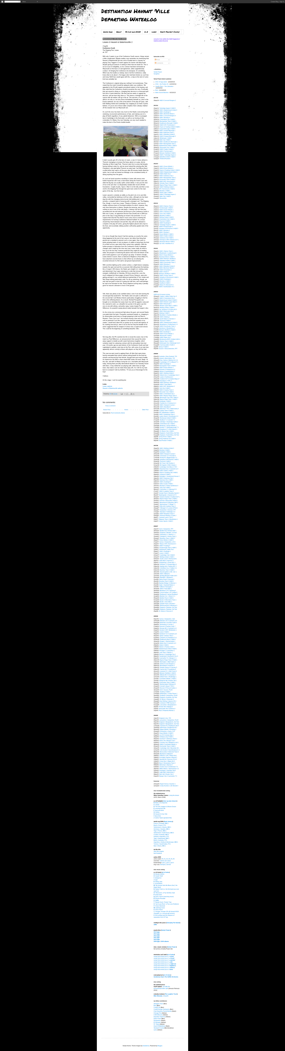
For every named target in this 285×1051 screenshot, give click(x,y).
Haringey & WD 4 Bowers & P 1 (169, 240)
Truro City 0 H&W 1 (165, 213)
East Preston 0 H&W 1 (165, 440)
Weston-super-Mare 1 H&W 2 (168, 305)
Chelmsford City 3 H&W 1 (167, 219)
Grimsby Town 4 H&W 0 (167, 183)
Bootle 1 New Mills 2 (166, 602)
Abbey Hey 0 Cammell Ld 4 (168, 643)
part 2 (168, 862)
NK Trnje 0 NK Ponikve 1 (167, 463)
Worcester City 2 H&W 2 (166, 392)
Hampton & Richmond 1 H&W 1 (169, 459)
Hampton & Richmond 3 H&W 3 (168, 228)
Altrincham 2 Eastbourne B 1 (168, 727)
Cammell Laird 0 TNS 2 (166, 517)
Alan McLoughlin (159, 851)
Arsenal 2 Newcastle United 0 (168, 500)
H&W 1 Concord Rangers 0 (167, 115)
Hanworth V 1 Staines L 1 (167, 534)
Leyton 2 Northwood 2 (166, 377)
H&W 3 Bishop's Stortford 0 (168, 382)
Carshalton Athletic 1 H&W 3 (167, 678)
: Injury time (157, 816)
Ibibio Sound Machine (162, 92)
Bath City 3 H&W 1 (165, 140)
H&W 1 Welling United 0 (166, 373)
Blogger (160, 1046)
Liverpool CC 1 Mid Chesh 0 (168, 671)
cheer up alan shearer (170, 801)
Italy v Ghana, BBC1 (160, 846)
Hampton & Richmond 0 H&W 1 (169, 277)
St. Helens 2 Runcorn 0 (166, 611)
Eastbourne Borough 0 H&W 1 (169, 123)
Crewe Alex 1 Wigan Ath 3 (167, 761)
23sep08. (161, 996)
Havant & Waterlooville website (113, 388)
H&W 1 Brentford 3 (165, 407)
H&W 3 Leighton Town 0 (166, 491)
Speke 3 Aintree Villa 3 (166, 636)
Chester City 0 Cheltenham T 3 (168, 767)
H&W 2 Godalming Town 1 (167, 414)
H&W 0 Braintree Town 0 (167, 513)
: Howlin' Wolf (158, 876)
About (118, 32)
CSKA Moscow (158, 1015)
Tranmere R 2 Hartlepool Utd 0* (169, 726)
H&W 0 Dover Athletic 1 (166, 210)
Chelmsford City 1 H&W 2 (167, 423)
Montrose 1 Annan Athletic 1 (168, 425)
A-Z (146, 32)
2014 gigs (157, 932)
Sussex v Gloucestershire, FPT (168, 348)
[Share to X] (129, 394)
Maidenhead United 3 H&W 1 (168, 649)
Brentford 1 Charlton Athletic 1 (169, 315)
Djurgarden (157, 1020)
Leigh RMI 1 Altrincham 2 (166, 772)
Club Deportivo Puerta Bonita (162, 1011)
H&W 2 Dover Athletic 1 (167, 334)
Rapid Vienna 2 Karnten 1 (168, 784)
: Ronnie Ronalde (159, 898)
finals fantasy (168, 821)
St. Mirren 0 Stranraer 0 (167, 699)
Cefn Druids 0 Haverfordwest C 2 (170, 750)
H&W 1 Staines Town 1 (166, 251)
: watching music (159, 908)
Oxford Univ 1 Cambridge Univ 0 (169, 375)
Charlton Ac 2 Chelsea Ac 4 (168, 403)
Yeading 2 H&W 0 (165, 692)
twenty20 (163, 864)
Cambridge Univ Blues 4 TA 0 (168, 467)
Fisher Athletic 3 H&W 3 (166, 540)
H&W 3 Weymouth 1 (165, 304)
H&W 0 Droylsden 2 (166, 270)
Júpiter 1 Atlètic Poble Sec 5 (168, 296)
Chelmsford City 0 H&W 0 (167, 119)
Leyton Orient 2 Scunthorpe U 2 (168, 416)
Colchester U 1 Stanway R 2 (168, 489)
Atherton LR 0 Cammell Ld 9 (168, 621)
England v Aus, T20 (165, 718)
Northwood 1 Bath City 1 (166, 549)
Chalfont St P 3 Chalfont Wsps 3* (170, 379)
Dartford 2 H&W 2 (165, 283)
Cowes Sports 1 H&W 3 (166, 521)
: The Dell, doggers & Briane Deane (165, 806)
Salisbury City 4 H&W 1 (167, 238)
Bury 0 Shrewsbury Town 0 (167, 763)
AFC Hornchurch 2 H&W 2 (167, 189)
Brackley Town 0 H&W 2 (166, 581)
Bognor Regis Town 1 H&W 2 (168, 498)
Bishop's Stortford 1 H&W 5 (167, 273)
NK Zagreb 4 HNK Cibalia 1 (168, 465)
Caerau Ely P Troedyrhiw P (168, 669)
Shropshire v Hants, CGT (167, 731)
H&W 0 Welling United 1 (167, 187)
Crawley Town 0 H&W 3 (166, 410)
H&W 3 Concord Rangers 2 (167, 100)
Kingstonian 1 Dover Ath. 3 (167, 562)
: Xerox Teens (158, 909)
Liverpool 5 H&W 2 (165, 474)
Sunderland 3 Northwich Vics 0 (168, 656)
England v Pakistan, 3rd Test (168, 607)
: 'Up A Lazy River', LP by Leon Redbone (166, 904)
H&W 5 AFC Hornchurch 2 (167, 181)
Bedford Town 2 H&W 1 (167, 598)
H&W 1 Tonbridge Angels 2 (168, 155)
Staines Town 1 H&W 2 (167, 341)
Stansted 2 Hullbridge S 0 (167, 512)
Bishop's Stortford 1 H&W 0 (167, 330)
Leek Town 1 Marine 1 (166, 652)
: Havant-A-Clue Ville (160, 814)
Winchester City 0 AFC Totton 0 (169, 397)
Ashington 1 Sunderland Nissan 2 (169, 476)
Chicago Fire (157, 1013)
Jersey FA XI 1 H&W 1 (165, 437)
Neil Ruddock (158, 853)
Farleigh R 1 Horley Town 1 (168, 536)
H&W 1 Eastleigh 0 (165, 112)
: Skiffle (156, 900)
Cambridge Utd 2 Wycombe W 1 (169, 748)
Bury (155, 1005)
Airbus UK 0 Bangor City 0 (167, 740)
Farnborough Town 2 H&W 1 (168, 547)
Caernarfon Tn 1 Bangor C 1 (167, 658)
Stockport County (159, 1028)
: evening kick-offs (159, 808)
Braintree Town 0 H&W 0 (167, 570)
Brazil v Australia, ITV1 (160, 840)
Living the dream (174, 795)
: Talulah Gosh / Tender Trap (162, 902)
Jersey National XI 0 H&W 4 (167, 438)
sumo (155, 1030)
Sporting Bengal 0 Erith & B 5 (168, 575)
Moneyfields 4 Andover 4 (167, 665)
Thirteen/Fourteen (165, 158)
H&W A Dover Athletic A (166, 168)
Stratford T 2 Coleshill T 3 (167, 420)
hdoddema (146, 1046)
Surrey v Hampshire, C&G (167, 619)
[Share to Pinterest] (133, 394)
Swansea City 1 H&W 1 (166, 480)
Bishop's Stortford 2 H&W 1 (168, 153)
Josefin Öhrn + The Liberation (164, 86)
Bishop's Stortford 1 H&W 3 (168, 673)
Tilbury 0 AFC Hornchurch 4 (167, 544)
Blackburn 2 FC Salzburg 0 (168, 590)
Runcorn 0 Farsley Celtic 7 (167, 626)
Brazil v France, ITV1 (160, 825)
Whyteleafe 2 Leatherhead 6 (167, 253)
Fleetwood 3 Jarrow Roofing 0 (169, 594)
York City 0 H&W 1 (165, 487)
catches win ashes (165, 861)
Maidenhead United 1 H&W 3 (168, 145)
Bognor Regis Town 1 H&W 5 (168, 399)
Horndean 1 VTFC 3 (166, 381)
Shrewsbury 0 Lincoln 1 (166, 624)
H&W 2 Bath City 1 (165, 174)
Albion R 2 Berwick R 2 (167, 285)
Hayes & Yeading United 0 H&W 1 (170, 127)
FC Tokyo (156, 1024)
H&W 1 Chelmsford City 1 (167, 394)
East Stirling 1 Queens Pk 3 (168, 701)
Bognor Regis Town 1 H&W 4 (168, 185)
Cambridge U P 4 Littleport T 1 (169, 362)
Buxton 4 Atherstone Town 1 (168, 600)
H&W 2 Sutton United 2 (166, 236)
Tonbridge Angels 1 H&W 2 (168, 225)
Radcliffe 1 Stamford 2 (166, 577)
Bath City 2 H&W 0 (165, 196)
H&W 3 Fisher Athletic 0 (166, 367)
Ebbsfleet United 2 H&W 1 (167, 260)
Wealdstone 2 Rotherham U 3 (169, 324)
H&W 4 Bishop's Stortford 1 (168, 258)
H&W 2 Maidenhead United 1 (168, 172)
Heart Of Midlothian (159, 1026)
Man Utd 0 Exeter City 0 (166, 774)
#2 (167, 859)
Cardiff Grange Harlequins (162, 1009)
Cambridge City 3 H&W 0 (167, 555)
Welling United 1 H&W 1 (167, 557)
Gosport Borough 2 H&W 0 (167, 129)
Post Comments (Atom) (118, 413)
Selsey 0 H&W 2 (164, 347)
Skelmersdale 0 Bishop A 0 (168, 684)
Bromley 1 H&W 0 (165, 281)
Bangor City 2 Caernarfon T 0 (168, 776)
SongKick (156, 74)
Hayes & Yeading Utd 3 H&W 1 (168, 472)
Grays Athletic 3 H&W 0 (166, 733)
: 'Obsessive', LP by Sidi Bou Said (164, 893)
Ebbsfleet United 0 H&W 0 (167, 157)
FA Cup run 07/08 (133, 32)
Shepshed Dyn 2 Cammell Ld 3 (168, 469)
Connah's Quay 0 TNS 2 (167, 686)
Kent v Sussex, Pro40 (166, 690)
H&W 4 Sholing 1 (164, 232)
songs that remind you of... (164, 956)
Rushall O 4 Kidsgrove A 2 (167, 369)
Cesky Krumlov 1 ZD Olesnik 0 (169, 786)
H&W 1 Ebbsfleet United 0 (167, 134)
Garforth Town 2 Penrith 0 (167, 603)
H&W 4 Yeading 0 (164, 546)
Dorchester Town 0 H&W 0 (167, 179)
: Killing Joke (158, 881)
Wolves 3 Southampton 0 (167, 371)
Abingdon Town (158, 1004)
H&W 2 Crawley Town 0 (166, 390)
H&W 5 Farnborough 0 (166, 226)
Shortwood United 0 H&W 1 (168, 418)
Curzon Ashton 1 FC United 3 (168, 592)
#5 (174, 859)
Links (154, 32)
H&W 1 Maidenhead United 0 (168, 322)
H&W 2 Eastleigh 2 (165, 279)
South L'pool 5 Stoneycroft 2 (168, 559)
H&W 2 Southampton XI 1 (166, 286)
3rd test (168, 864)
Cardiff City (157, 1007)
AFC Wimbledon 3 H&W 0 (167, 412)
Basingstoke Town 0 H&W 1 (168, 121)
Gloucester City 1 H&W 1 (167, 147)
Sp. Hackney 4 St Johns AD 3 (168, 309)
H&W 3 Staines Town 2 (166, 206)
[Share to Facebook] (131, 394)
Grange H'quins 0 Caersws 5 (168, 667)
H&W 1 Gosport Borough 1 (167, 130)
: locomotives (158, 883)
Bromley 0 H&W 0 (165, 215)
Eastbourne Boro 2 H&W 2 (168, 639)
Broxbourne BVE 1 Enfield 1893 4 (170, 339)
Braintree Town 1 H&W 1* (167, 538)
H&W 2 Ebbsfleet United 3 (167, 266)
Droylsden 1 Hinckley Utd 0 (167, 770)
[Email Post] (121, 393)
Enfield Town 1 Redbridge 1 (168, 677)
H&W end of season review (162, 294)
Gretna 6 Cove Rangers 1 (167, 664)
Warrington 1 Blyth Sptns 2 (168, 662)
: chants (156, 804)
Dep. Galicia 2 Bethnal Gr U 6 (169, 360)
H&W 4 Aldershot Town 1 (166, 132)
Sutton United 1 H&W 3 (166, 470)
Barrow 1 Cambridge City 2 (167, 654)
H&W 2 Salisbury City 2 (166, 176)
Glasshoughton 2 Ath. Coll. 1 (168, 572)
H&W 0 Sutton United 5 (167, 149)
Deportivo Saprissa (159, 1017)
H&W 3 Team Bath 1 (166, 588)
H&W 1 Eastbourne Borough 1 (168, 142)
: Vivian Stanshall (159, 906)
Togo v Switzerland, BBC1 (161, 838)
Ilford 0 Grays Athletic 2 (166, 255)
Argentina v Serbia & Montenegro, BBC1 (166, 842)
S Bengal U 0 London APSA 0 (169, 508)
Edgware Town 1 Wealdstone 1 (168, 519)
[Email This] (125, 394)
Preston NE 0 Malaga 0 (166, 706)
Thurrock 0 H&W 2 (165, 461)
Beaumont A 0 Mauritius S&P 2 (169, 502)
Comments (159, 63)
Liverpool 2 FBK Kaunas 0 (168, 703)
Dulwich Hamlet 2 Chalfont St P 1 (170, 497)
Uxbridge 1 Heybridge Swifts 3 (169, 422)
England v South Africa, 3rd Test (169, 433)
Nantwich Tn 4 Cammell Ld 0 (168, 634)
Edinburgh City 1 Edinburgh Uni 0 (170, 343)
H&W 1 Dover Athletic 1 (166, 166)
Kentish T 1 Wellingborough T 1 (169, 427)
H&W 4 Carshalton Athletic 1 (168, 744)
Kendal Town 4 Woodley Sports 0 (169, 493)
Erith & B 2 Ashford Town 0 (168, 506)
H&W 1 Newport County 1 (167, 405)
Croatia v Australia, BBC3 (161, 834)
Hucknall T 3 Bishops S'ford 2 (168, 739)
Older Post (145, 409)
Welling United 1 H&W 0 (167, 307)
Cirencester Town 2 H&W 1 (167, 682)
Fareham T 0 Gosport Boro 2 (168, 564)
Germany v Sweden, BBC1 (162, 829)
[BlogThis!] (127, 394)
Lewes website (107, 386)
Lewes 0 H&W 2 (164, 632)
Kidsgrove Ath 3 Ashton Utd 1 (168, 680)
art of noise (165, 872)
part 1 (164, 862)
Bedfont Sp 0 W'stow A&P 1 (168, 531)
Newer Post (106, 409)
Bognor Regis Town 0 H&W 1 (168, 660)
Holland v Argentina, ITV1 (161, 836)
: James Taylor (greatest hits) (163, 818)
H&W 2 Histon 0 (164, 272)
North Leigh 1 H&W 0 (166, 192)
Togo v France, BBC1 (160, 831)
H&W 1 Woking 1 (165, 317)
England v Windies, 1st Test (168, 532)
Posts (158, 60)
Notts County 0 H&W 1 (166, 484)
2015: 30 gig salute (161, 82)
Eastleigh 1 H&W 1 (165, 452)
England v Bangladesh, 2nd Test (169, 722)
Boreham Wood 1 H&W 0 (166, 257)
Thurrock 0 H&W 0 (164, 221)
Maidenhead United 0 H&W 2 (168, 300)
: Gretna (156, 812)
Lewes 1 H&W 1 (164, 553)
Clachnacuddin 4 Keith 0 (167, 345)
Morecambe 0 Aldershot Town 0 (169, 752)
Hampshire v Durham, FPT (168, 510)
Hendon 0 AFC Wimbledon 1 (168, 630)
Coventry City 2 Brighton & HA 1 (169, 742)
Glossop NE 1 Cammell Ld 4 (168, 628)
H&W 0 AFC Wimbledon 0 (167, 386)
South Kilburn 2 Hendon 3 (167, 319)
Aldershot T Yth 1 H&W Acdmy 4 (169, 408)
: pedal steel (158, 894)
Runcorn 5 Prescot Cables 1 (168, 688)
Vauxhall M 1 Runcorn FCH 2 (168, 759)
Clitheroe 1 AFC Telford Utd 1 (168, 755)
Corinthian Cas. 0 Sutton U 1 (168, 568)
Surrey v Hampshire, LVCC (167, 542)
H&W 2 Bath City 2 (165, 337)
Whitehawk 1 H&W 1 (166, 138)
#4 (171, 859)
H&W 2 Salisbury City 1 (166, 211)
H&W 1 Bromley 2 (164, 230)
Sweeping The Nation (173, 923)
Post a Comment (110, 406)
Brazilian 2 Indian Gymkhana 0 (169, 485)
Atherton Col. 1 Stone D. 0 (167, 596)
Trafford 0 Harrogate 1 (166, 587)
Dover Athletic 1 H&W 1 (167, 234)
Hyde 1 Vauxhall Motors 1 (167, 585)
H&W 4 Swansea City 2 (166, 478)
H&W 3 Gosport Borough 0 (168, 136)
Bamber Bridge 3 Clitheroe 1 (167, 583)
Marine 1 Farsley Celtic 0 (166, 647)
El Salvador (157, 1022)
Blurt (156, 90)
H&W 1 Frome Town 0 (166, 275)
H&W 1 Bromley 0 (164, 117)
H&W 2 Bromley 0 (165, 264)
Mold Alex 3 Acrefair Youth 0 (168, 622)
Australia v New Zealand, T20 (168, 356)
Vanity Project (158, 72)
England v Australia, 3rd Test (168, 697)
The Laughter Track (171, 994)
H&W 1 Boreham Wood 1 (167, 114)
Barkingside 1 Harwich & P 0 (167, 495)
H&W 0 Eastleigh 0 (165, 223)
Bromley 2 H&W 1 (164, 450)
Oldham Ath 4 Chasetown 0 (168, 675)
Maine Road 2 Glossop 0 (166, 579)
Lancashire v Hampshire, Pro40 (168, 720)
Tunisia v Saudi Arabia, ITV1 (162, 844)
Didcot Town (157, 1018)
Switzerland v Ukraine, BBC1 (162, 827)
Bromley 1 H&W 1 (165, 191)
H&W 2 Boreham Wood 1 (166, 268)
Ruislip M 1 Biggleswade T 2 (168, 457)
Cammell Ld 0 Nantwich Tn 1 (168, 637)
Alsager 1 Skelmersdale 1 (167, 641)
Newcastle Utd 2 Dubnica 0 (167, 708)
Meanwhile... (163, 198)
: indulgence (157, 878)
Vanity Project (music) (169, 32)
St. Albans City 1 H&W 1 (167, 431)
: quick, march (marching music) (164, 896)
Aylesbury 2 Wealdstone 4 (167, 328)
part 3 (172, 862)
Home (126, 409)
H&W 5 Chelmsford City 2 (167, 298)
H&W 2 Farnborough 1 (166, 151)
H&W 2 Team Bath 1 (166, 384)
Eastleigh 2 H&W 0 (165, 401)
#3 (169, 859)
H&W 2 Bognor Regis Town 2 (168, 395)
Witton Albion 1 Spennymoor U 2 (169, 768)
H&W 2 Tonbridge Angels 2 (168, 194)
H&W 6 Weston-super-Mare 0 (168, 302)
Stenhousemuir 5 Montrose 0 (168, 605)
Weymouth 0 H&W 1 (166, 335)
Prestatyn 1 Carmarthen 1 (167, 650)
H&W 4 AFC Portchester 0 (167, 125)
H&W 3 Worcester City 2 (166, 311)
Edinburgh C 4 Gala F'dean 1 (168, 693)
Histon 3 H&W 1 (164, 645)
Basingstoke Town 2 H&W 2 (167, 366)
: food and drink (159, 810)
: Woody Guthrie (159, 874)
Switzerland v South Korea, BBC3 (164, 833)
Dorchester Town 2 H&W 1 (168, 746)
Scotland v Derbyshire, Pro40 (168, 695)
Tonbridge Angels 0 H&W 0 (167, 108)
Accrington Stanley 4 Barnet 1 (168, 757)
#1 (165, 859)
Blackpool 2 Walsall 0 (166, 754)
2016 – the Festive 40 (161, 84)
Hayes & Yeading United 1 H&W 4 (169, 170)
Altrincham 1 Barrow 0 (166, 765)
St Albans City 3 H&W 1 (166, 737)
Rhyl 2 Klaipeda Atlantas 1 (167, 710)
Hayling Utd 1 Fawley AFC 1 (168, 566)
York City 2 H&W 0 (164, 388)
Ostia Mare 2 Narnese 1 (166, 560)
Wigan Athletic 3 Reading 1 (168, 729)
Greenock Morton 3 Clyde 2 (168, 515)
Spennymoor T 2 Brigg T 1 (167, 504)
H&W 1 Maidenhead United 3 (168, 110)
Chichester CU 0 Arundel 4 (168, 456)
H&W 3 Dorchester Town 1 (168, 262)
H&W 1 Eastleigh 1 (165, 551)
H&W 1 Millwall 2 (165, 574)
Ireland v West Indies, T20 (167, 358)
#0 (162, 859)
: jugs (156, 880)
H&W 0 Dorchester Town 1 (168, 326)
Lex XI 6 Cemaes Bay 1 (166, 735)
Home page (107, 32)
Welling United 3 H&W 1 (166, 217)
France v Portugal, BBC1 (161, 823)
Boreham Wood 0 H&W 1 (167, 241)
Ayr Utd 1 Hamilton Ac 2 (167, 243)
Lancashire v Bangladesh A (168, 705)
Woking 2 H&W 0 (164, 313)
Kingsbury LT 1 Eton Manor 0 (168, 429)
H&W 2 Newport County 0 (167, 454)
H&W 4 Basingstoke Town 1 (167, 144)
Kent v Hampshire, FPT (166, 529)
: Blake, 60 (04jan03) (160, 803)
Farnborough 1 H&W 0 (166, 208)
